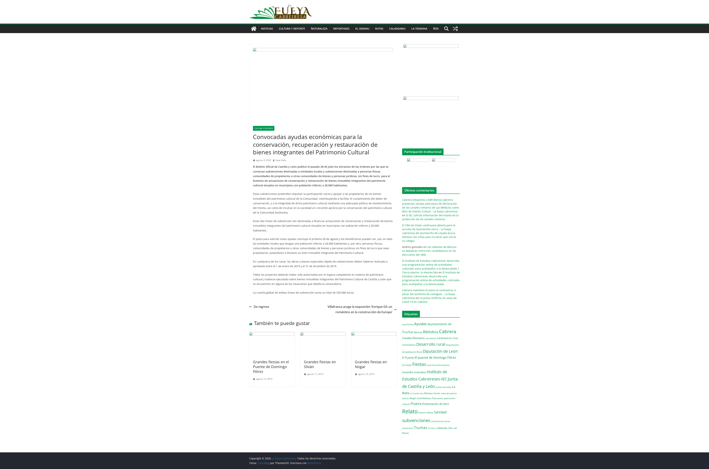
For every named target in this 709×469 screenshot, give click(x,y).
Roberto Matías (425, 412)
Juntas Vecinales (443, 387)
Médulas (426, 398)
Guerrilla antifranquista (438, 365)
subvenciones (416, 420)
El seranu (362, 28)
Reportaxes (341, 28)
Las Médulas (426, 393)
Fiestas (419, 364)
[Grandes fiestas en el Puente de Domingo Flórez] (272, 335)
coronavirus (444, 338)
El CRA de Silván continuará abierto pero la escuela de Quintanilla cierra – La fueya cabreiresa (428, 229)
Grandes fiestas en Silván (320, 364)
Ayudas (420, 323)
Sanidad (440, 412)
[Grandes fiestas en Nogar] (374, 335)
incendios (420, 372)
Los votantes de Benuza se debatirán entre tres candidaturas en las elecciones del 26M (429, 250)
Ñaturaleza (319, 28)
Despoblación (452, 344)
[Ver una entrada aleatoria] (455, 28)
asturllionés (407, 324)
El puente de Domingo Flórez (435, 357)
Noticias (267, 28)
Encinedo (407, 364)
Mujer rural (416, 398)
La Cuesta (414, 393)
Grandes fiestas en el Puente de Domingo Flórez (271, 366)
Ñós (436, 28)
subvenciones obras (440, 421)
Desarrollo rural (430, 344)
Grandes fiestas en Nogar (371, 364)
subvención (407, 428)
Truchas (420, 427)
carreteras (430, 338)
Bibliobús (430, 331)
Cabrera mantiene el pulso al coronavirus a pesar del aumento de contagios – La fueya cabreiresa (429, 294)
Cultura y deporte (292, 28)
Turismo (432, 428)
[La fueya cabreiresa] (253, 28)
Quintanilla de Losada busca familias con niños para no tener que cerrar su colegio (429, 237)
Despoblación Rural (412, 351)
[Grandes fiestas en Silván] (323, 335)
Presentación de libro (435, 404)
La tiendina (419, 28)
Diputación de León (440, 351)
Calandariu (397, 28)
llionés (437, 393)
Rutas (379, 28)
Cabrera (447, 331)
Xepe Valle (280, 160)
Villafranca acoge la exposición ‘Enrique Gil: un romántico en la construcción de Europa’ (360, 309)
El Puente (408, 357)
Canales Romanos (413, 338)
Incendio (407, 372)
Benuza (418, 332)
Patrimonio (437, 398)
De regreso (261, 307)
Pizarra (416, 403)
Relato (410, 411)
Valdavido (441, 428)
